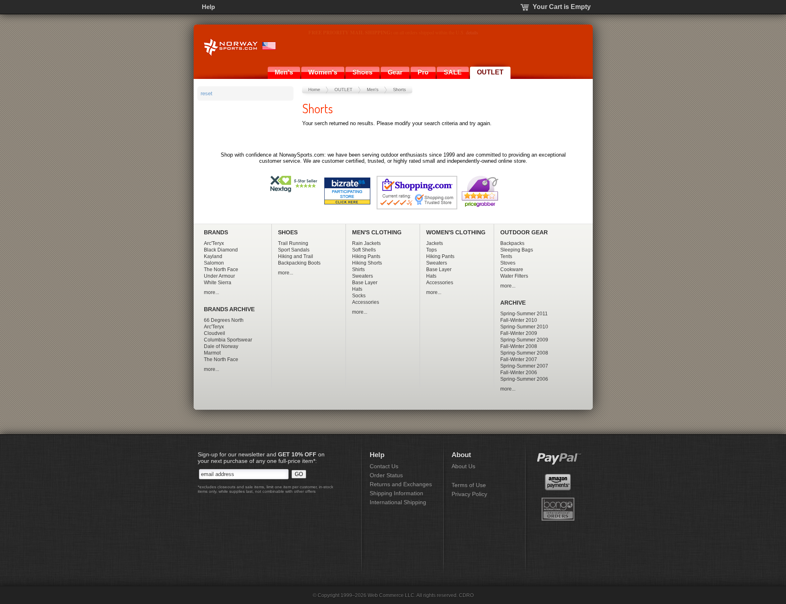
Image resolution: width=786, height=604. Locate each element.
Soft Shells (364, 250)
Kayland (213, 256)
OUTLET (490, 72)
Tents (506, 256)
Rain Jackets (366, 243)
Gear (395, 72)
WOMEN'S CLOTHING (456, 232)
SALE (453, 72)
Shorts (399, 89)
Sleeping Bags (516, 250)
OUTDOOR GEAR (524, 232)
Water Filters (514, 276)
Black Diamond (221, 250)
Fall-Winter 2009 (518, 333)
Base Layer (364, 282)
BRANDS (216, 232)
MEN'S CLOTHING (377, 232)
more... (211, 292)
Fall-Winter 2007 (518, 359)
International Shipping (398, 502)
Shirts (358, 269)
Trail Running (293, 243)
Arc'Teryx (214, 243)
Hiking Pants (366, 256)
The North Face (221, 269)
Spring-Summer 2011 (524, 314)
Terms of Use (469, 485)
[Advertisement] (246, 150)
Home (314, 89)
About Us (463, 466)
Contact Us (384, 466)
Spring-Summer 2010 (524, 327)
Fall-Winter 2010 (518, 320)
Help (208, 6)
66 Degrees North (224, 320)
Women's (322, 72)
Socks (359, 296)
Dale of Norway (221, 346)
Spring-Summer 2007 (524, 366)
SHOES (288, 232)
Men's (284, 72)
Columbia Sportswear (228, 340)
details (487, 32)
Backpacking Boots (299, 263)
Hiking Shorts (367, 263)
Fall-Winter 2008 (518, 346)
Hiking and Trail (295, 256)
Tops (431, 250)
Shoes (362, 72)
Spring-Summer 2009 (524, 340)
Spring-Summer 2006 (524, 379)
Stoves (507, 263)
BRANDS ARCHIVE (229, 309)
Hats (357, 289)
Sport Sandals (293, 250)
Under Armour (219, 276)
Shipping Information (396, 493)
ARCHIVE (513, 303)
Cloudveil (214, 333)
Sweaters (362, 276)
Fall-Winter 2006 (518, 372)
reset (206, 93)
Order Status (386, 475)
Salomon (214, 263)
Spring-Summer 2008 (524, 353)
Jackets (434, 243)
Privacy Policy (469, 494)
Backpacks (512, 243)
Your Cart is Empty (562, 6)
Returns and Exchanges (401, 484)
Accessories (365, 302)
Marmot (212, 353)
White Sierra (217, 282)
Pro (423, 72)
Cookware (511, 269)
